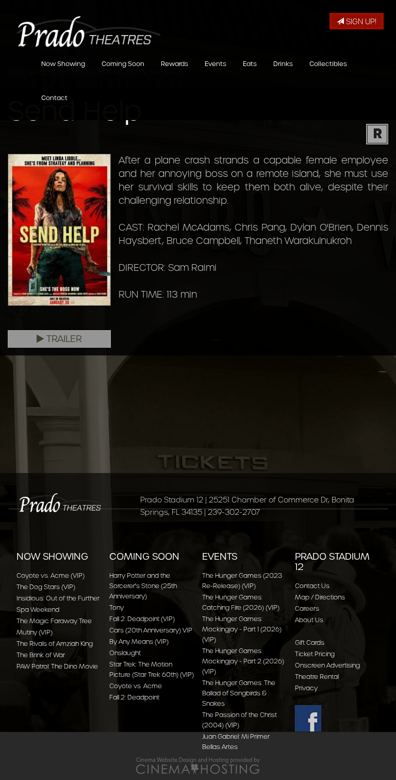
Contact (54, 97)
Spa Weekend (37, 609)
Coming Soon (123, 63)
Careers (307, 608)
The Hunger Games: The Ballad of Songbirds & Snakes (238, 693)
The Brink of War (40, 655)
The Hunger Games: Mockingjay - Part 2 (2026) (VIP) (243, 661)
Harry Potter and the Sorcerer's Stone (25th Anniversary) (143, 585)
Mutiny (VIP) (34, 632)
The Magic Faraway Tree (54, 620)
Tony (116, 607)
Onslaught (125, 652)
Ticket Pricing (315, 653)
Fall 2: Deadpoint (134, 697)
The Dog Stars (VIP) (45, 586)
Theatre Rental (317, 676)
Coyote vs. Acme (135, 685)
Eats (250, 63)
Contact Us (312, 585)
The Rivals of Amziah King (54, 643)
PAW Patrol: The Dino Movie (57, 666)
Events (215, 63)
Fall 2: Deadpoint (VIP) (142, 618)
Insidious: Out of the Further (58, 598)
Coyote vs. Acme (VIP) (50, 575)
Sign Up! (360, 22)
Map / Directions (320, 597)
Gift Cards (309, 642)
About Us (309, 619)
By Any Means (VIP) (139, 641)
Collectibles (328, 63)
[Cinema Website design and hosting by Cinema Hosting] (198, 765)
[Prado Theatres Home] (81, 22)
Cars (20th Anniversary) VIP (150, 630)
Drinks (283, 63)
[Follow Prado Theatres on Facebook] (337, 718)
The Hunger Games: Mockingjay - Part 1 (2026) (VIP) (242, 629)
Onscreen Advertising (327, 665)
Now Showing (63, 63)
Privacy (306, 688)
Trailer (63, 339)
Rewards (174, 63)
